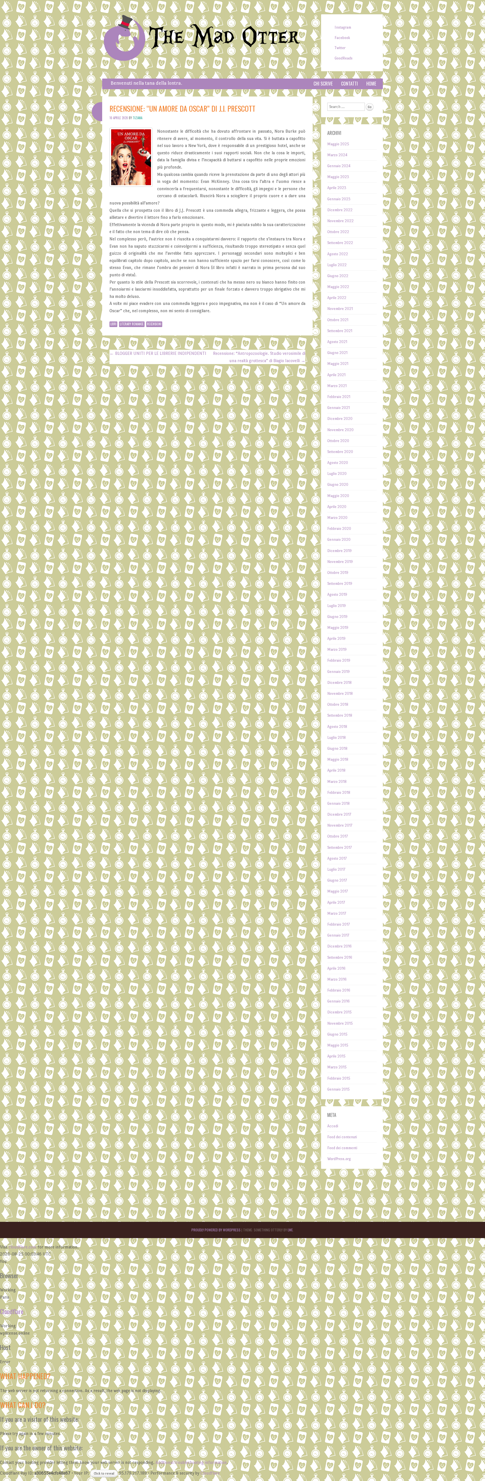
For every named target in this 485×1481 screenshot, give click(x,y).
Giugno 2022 (337, 276)
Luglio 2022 (337, 265)
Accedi (332, 1126)
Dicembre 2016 (339, 946)
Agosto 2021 (337, 342)
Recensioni (154, 324)
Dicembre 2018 (339, 682)
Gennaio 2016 (338, 1001)
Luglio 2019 (336, 606)
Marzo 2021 (337, 386)
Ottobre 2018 (337, 704)
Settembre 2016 (339, 957)
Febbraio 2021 (338, 397)
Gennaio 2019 (338, 672)
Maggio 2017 (337, 891)
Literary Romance (132, 324)
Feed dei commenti (342, 1148)
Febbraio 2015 (338, 1078)
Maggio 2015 (337, 1045)
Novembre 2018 (340, 693)
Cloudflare (11, 1311)
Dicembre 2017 (339, 814)
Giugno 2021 (337, 353)
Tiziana (137, 118)
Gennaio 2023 (339, 199)
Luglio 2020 (337, 474)
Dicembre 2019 (339, 551)
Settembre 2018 (339, 715)
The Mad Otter (224, 37)
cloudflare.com (22, 1247)
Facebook (342, 38)
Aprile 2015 (336, 1056)
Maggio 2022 (338, 287)
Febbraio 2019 (338, 660)
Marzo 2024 (337, 155)
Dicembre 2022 (340, 210)
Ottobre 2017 (337, 836)
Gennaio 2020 (339, 539)
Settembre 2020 (340, 452)
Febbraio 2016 (338, 990)
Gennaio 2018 (338, 803)
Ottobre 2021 (337, 320)
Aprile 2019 (336, 638)
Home (371, 83)
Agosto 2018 (337, 727)
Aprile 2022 (336, 298)
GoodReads (344, 58)
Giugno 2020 (337, 484)
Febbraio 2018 (338, 792)
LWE (290, 1229)
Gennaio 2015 (338, 1089)
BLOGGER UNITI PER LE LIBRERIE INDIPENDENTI (157, 353)
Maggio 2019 (337, 627)
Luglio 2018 (336, 737)
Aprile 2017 (336, 902)
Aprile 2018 (336, 770)
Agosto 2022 (337, 254)
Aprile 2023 (336, 188)
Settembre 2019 (339, 583)
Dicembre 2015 (339, 1012)
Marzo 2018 (337, 781)
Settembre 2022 (340, 243)
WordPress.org (339, 1159)
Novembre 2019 (340, 562)
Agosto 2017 (337, 858)
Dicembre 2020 (340, 419)
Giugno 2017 (337, 880)
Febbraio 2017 (338, 924)
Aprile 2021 (336, 375)
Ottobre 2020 (338, 441)
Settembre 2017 (339, 847)
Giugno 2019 (337, 617)
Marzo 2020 (337, 518)
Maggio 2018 (337, 759)
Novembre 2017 (339, 825)
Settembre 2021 (339, 331)
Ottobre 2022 (338, 232)
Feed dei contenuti (342, 1137)
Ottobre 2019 (337, 573)
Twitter (340, 48)
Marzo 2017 (336, 913)
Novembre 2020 (340, 430)
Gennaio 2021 (338, 408)
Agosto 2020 (337, 463)
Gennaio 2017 (338, 935)
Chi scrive (323, 83)
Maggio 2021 (337, 364)
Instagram (343, 27)
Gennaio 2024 (339, 166)
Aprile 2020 (336, 507)
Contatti (349, 83)
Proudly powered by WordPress (216, 1229)
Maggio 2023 (338, 177)
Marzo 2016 (337, 979)
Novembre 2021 (340, 309)
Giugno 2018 (337, 748)
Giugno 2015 (337, 1034)
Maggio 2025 (338, 144)
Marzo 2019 (337, 649)
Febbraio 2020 (339, 528)
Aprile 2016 (336, 968)
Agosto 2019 (337, 594)
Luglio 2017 (336, 869)
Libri (113, 324)
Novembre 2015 (340, 1023)
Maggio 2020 (338, 496)
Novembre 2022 (340, 221)
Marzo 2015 (337, 1067)
